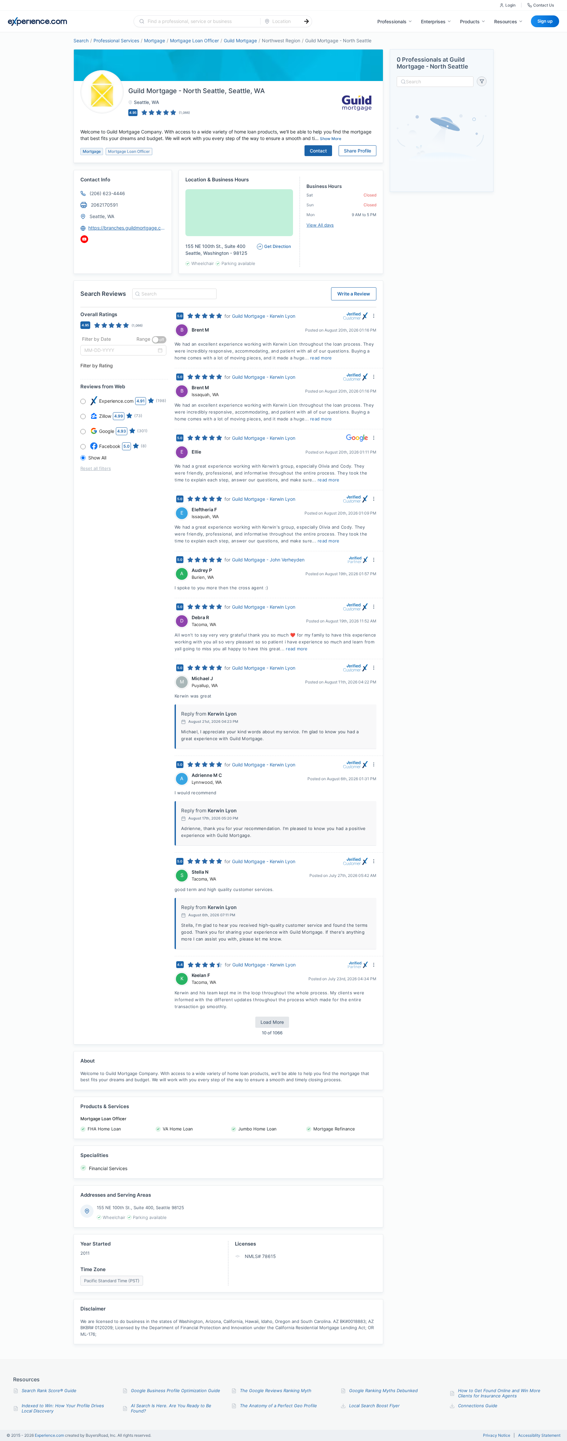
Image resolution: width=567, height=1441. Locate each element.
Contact (318, 150)
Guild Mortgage (240, 40)
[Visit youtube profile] (84, 239)
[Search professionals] (306, 21)
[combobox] (201, 21)
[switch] (159, 339)
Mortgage (154, 40)
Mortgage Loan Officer (194, 40)
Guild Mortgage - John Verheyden (268, 559)
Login (510, 5)
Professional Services (116, 40)
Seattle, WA (102, 216)
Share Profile (357, 150)
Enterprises (433, 21)
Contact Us (543, 5)
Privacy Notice (496, 1435)
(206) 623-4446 (107, 193)
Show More (330, 138)
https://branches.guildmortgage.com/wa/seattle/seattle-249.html (127, 228)
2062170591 (104, 205)
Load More (272, 1022)
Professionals (392, 21)
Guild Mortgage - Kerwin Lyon (263, 316)
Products (470, 21)
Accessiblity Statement (539, 1435)
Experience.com (50, 1435)
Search (81, 40)
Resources (505, 21)
